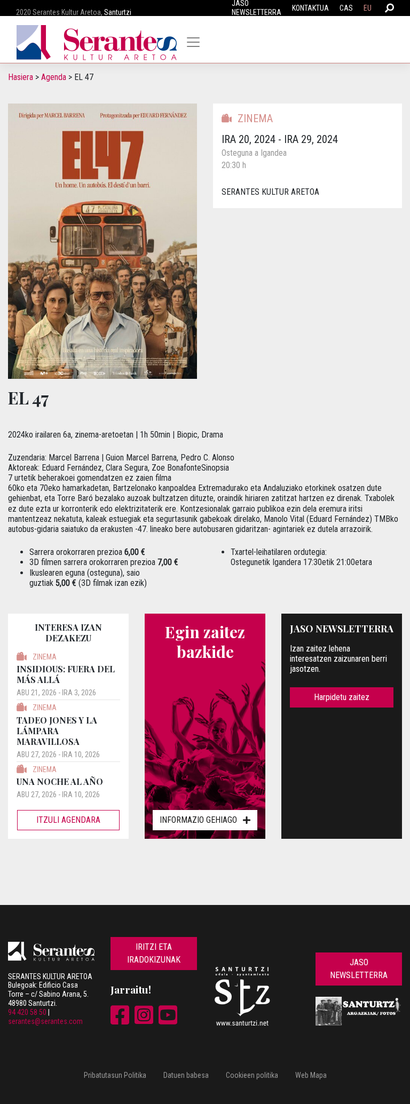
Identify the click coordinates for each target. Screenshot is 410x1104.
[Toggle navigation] (193, 42)
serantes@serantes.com (45, 1021)
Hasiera (20, 77)
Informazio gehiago (198, 820)
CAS (346, 8)
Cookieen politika (252, 1075)
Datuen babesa (186, 1075)
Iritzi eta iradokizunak (153, 953)
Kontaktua (310, 8)
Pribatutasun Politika (115, 1075)
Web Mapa (311, 1075)
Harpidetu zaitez (341, 697)
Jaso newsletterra (359, 968)
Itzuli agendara (68, 820)
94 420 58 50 (27, 1012)
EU (368, 8)
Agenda (53, 77)
